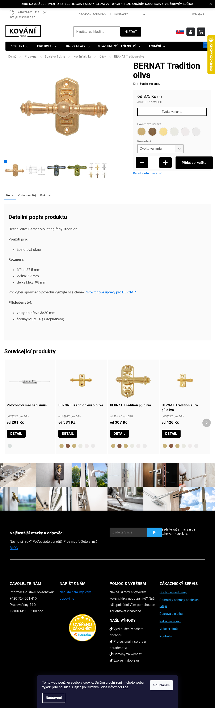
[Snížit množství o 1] (142, 162)
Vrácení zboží (169, 629)
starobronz (68, 446)
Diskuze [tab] (45, 195)
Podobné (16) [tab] (27, 195)
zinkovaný (10, 446)
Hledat (131, 32)
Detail (16, 434)
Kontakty (121, 14)
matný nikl (87, 446)
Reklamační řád (170, 621)
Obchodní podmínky (92, 14)
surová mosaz (61, 446)
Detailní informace (145, 173)
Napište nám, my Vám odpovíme (75, 595)
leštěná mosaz (74, 446)
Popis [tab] (10, 195)
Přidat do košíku (194, 163)
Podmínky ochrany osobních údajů (179, 603)
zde (125, 687)
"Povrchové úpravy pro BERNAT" (111, 292)
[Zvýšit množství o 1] (165, 162)
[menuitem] (19, 46)
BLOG (14, 548)
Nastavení (54, 698)
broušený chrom (93, 446)
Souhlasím (161, 685)
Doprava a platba (171, 614)
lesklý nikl (80, 446)
